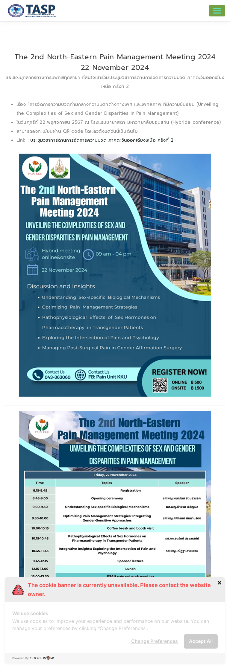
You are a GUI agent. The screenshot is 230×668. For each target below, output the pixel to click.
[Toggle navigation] (217, 10)
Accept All (201, 641)
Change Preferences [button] (154, 641)
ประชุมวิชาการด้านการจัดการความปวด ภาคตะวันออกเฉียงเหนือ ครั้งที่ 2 (101, 140)
